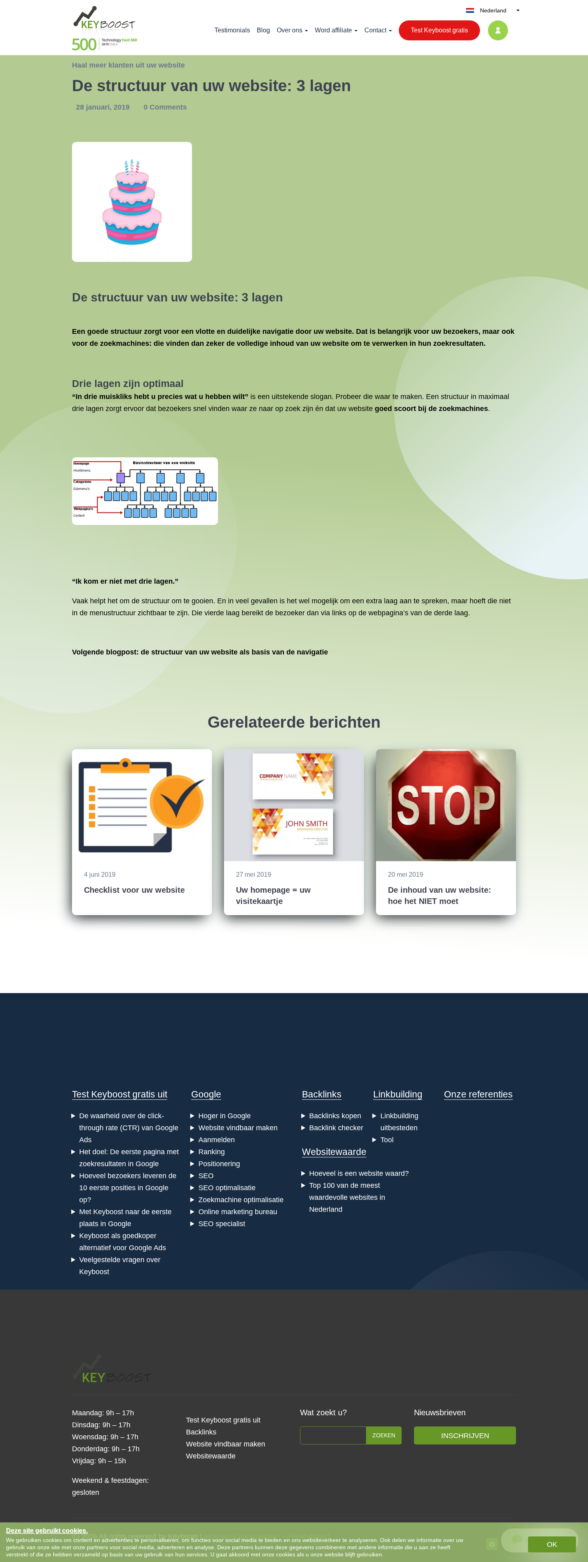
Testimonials (232, 30)
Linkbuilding (397, 1094)
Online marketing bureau (237, 1212)
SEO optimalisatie (227, 1188)
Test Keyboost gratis (439, 30)
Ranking (211, 1152)
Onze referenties (478, 1094)
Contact (375, 30)
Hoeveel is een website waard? (359, 1173)
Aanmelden (216, 1140)
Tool (387, 1140)
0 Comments (165, 107)
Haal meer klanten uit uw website (128, 65)
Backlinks (322, 1094)
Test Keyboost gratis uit (119, 1094)
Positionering (219, 1164)
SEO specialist (221, 1224)
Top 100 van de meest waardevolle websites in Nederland (347, 1197)
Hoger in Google (224, 1116)
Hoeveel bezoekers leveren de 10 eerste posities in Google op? (127, 1188)
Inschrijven (465, 1436)
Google (206, 1094)
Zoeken (383, 1435)
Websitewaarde (334, 1152)
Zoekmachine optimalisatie (241, 1200)
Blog (263, 30)
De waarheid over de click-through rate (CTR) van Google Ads (128, 1128)
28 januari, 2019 (104, 107)
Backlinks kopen (335, 1116)
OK (552, 1544)
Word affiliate (333, 30)
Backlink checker (336, 1128)
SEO (206, 1176)
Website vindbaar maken (238, 1128)
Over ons (289, 30)
